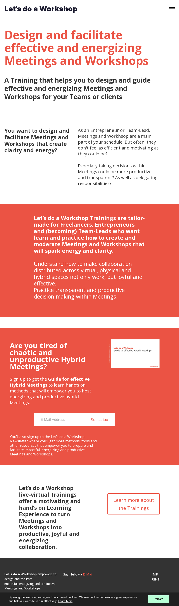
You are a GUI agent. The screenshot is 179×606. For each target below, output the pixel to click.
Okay (159, 599)
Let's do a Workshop (40, 8)
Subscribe (99, 420)
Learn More (65, 601)
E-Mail (88, 574)
